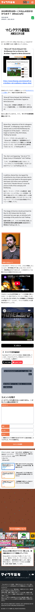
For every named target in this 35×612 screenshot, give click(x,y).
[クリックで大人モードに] (26, 2)
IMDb (8, 262)
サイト (3, 434)
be (33, 18)
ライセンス (17, 577)
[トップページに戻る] (8, 2)
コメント (5, 405)
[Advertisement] (17, 507)
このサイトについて (9, 577)
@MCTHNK (18, 362)
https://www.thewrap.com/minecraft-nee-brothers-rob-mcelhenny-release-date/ (17, 82)
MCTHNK (8, 362)
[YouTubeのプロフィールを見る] (33, 574)
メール (3, 430)
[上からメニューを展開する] (32, 2)
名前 (3, 426)
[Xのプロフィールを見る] (29, 574)
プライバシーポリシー (25, 577)
